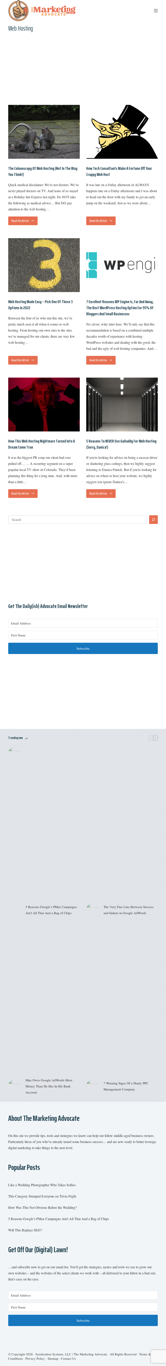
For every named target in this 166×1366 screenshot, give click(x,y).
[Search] (153, 519)
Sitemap (53, 1358)
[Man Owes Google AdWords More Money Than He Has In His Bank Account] (14, 1086)
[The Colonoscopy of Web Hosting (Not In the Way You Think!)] (44, 132)
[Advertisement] (83, 72)
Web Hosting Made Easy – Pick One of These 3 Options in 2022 (40, 304)
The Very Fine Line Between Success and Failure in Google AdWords (129, 910)
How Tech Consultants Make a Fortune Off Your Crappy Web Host (119, 171)
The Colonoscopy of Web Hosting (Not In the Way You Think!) (42, 171)
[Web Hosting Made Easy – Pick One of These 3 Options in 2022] (44, 265)
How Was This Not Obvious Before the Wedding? (42, 1207)
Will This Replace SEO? (25, 1230)
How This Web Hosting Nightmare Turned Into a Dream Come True (41, 444)
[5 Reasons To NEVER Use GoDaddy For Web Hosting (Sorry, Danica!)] (122, 404)
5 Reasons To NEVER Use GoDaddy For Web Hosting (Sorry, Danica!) (121, 444)
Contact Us (68, 1358)
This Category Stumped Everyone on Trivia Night (42, 1196)
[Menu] (156, 11)
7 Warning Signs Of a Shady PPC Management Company (126, 1086)
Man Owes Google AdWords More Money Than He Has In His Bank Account (49, 1086)
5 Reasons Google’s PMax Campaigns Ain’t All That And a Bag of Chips (51, 910)
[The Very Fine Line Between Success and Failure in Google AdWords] (92, 909)
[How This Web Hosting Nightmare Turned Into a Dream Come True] (44, 404)
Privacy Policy (35, 1358)
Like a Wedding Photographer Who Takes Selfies (42, 1185)
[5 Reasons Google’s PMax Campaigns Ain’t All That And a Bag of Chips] (14, 910)
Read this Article (23, 221)
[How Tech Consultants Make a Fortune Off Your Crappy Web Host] (122, 132)
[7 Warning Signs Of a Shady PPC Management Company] (92, 1086)
